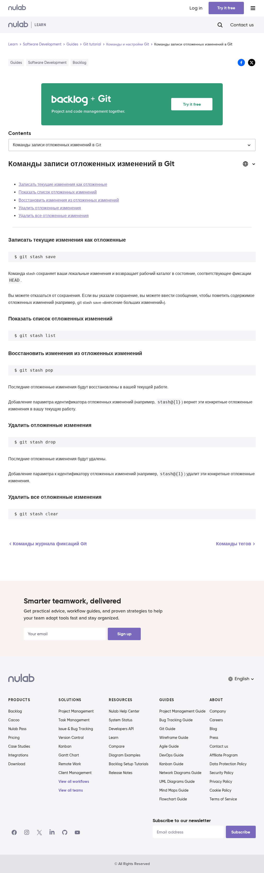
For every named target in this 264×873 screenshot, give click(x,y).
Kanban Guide (171, 764)
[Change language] (249, 164)
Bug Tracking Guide (176, 720)
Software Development (42, 44)
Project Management (76, 711)
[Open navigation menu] (253, 8)
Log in (195, 8)
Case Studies (19, 746)
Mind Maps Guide (173, 790)
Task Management (74, 720)
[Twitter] (39, 832)
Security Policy (221, 772)
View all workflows (74, 781)
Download (16, 764)
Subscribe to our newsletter (182, 820)
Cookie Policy (220, 790)
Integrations (18, 755)
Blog (213, 728)
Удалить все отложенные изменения (54, 215)
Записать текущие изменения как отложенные (63, 184)
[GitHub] (64, 832)
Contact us (242, 25)
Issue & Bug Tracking (76, 728)
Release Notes (120, 772)
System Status (120, 720)
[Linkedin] (52, 832)
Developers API (121, 728)
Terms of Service (223, 799)
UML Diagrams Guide (177, 781)
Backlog (15, 711)
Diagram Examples (124, 755)
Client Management (75, 772)
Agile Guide (169, 746)
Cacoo (13, 720)
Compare (117, 746)
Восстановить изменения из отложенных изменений (69, 200)
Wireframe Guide (173, 737)
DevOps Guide (171, 755)
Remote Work (70, 764)
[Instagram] (26, 832)
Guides (72, 44)
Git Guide (167, 728)
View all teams (71, 790)
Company (218, 711)
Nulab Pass (17, 728)
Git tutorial (92, 44)
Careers (216, 720)
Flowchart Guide (173, 799)
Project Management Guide (182, 711)
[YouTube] (77, 832)
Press (214, 737)
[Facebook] (14, 832)
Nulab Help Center (124, 711)
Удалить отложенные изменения (50, 208)
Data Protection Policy (228, 764)
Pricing (14, 737)
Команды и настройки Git (127, 44)
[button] (241, 678)
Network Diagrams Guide (180, 772)
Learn (13, 44)
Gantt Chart (69, 755)
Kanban (65, 746)
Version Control (71, 737)
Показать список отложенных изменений (58, 192)
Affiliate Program (224, 755)
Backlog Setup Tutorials (128, 764)
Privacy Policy (221, 781)
